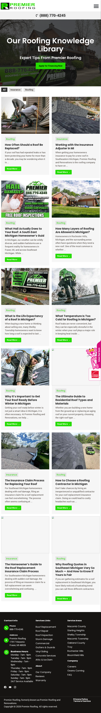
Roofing (29, 89)
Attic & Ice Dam (44, 659)
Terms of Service (82, 701)
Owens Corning (75, 670)
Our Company (43, 672)
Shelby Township (76, 634)
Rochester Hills (75, 650)
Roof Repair (42, 630)
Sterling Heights (75, 630)
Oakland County (76, 642)
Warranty (41, 680)
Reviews (40, 676)
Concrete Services (46, 655)
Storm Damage (44, 639)
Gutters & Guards (45, 647)
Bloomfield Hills (75, 655)
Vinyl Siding (42, 651)
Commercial (42, 643)
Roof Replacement (46, 626)
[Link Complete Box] (25, 136)
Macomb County (76, 626)
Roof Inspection (44, 635)
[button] (96, 6)
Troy (69, 646)
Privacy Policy (80, 699)
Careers (71, 666)
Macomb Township (77, 638)
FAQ (69, 674)
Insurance (15, 89)
